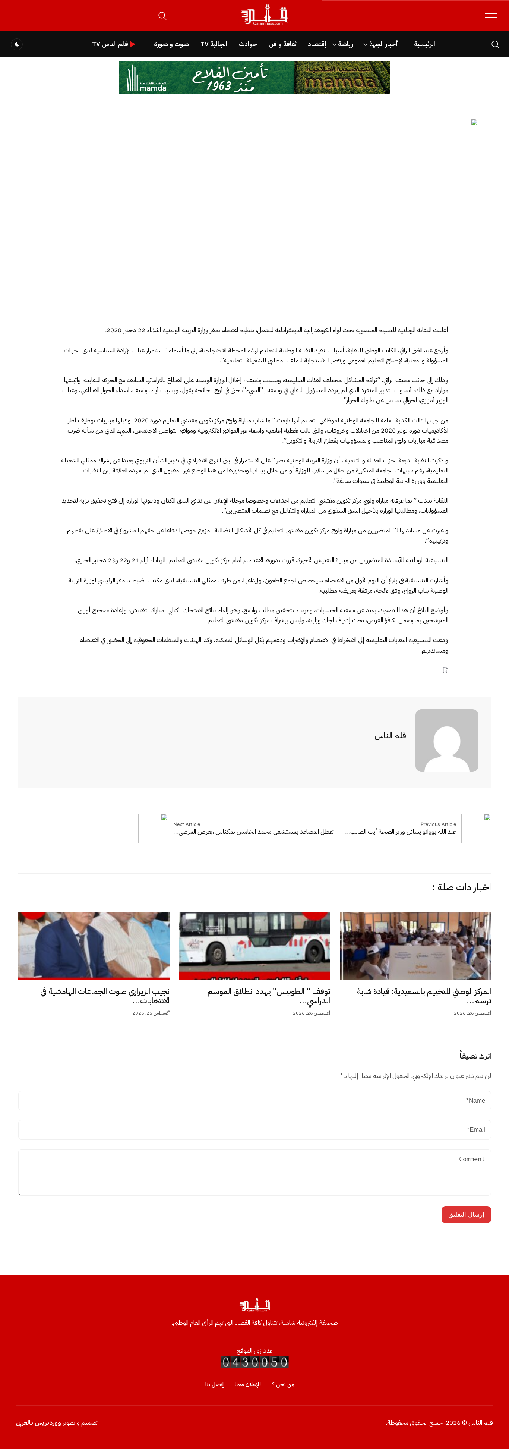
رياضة (345, 44)
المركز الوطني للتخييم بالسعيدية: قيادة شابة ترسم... (424, 996)
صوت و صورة (171, 44)
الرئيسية (424, 44)
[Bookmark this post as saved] (445, 670)
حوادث (248, 44)
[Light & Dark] (17, 44)
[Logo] (264, 25)
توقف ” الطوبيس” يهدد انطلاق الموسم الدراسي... (269, 996)
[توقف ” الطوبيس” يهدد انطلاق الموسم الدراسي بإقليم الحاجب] (254, 946)
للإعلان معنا (248, 1384)
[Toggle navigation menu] (491, 15)
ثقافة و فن (282, 44)
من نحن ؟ (283, 1384)
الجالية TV (213, 44)
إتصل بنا (214, 1384)
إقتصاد (317, 44)
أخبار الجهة (383, 44)
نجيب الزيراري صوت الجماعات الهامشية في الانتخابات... (105, 996)
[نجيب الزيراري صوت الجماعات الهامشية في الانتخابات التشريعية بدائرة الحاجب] (94, 946)
